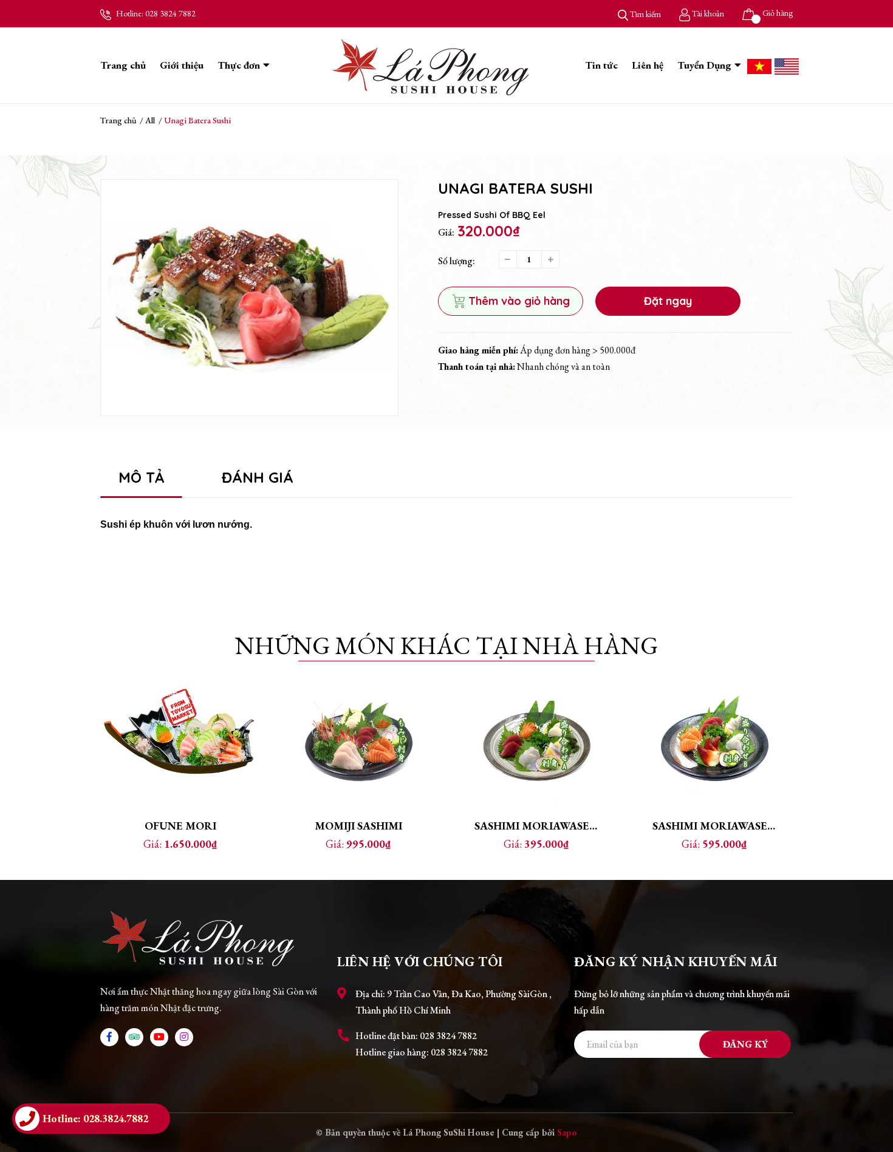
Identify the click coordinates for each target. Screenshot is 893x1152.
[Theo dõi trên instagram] (184, 1037)
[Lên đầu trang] (872, 1094)
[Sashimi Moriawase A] (536, 743)
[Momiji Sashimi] (358, 743)
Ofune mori (180, 826)
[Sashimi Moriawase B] (714, 743)
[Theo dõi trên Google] (134, 1037)
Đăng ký (745, 1044)
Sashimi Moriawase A (537, 826)
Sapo (567, 1132)
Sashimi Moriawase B (714, 826)
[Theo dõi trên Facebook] (109, 1037)
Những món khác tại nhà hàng (446, 645)
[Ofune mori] (180, 743)
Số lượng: (456, 260)
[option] (249, 297)
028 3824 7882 (170, 13)
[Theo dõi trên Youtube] (159, 1037)
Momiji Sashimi (358, 826)
